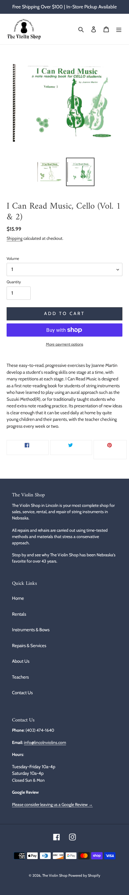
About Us (20, 661)
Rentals (19, 614)
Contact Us (22, 692)
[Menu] (118, 29)
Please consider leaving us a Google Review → (52, 804)
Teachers (20, 677)
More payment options (64, 344)
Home (18, 598)
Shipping (14, 238)
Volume (13, 258)
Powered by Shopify (84, 875)
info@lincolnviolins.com (45, 742)
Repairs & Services (29, 645)
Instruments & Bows (31, 629)
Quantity (14, 281)
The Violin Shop (55, 875)
